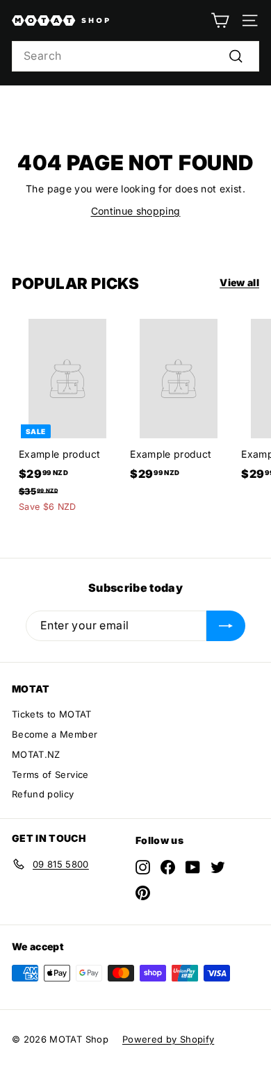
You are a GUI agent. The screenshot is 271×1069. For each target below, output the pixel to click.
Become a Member (54, 734)
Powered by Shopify (168, 1039)
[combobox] (135, 56)
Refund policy (43, 793)
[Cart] (220, 20)
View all (239, 282)
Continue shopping (136, 211)
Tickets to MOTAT (52, 714)
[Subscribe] (225, 626)
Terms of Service (50, 774)
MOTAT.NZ (36, 754)
